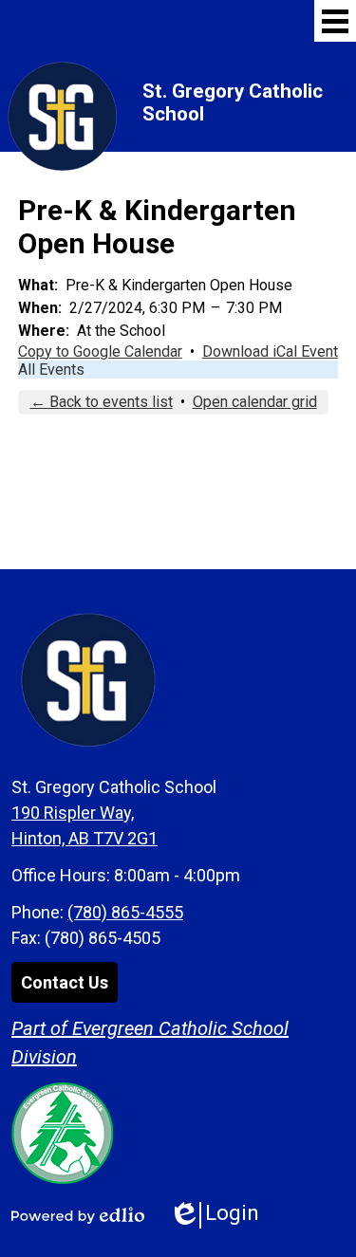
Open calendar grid (255, 402)
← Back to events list (101, 402)
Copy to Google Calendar (100, 351)
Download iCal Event (270, 351)
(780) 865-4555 (125, 912)
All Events (51, 369)
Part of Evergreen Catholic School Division (150, 1042)
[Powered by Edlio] (77, 1215)
